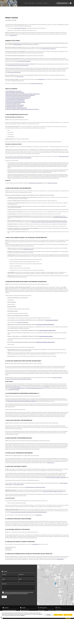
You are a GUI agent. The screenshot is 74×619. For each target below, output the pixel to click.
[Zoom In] (38, 566)
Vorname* (4, 574)
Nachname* (21, 574)
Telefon (3, 579)
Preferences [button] (23, 615)
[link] (32, 3)
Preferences (48, 614)
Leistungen (31, 3)
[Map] (55, 585)
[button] (62, 3)
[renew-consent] (1, 617)
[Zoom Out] (38, 568)
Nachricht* (4, 583)
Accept (68, 614)
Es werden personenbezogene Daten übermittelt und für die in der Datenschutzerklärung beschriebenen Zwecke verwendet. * (17, 593)
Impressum (59, 610)
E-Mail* (20, 579)
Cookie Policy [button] (40, 614)
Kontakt (45, 3)
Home (26, 3)
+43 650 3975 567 (25, 610)
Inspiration (39, 3)
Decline (58, 614)
